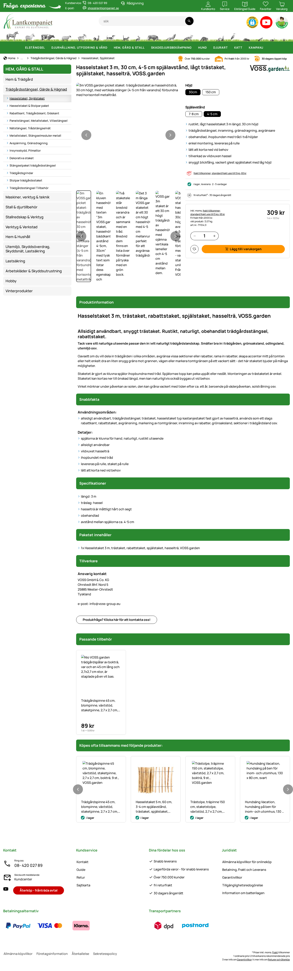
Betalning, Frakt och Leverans (244, 869)
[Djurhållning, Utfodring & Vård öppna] (109, 47)
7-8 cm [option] (194, 114)
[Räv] (187, 35)
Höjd (188, 85)
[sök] (189, 21)
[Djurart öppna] (230, 47)
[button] (252, 22)
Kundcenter (23, 879)
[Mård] (219, 35)
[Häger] (233, 35)
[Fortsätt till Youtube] (266, 23)
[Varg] (171, 35)
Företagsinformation (52, 953)
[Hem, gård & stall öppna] (147, 47)
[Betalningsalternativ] (49, 926)
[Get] (82, 35)
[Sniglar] (272, 35)
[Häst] (12, 35)
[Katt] (125, 35)
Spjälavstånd (195, 107)
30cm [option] (193, 92)
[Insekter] (284, 35)
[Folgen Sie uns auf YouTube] (5, 890)
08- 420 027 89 (28, 865)
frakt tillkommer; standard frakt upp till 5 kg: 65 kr (220, 173)
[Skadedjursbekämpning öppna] (194, 47)
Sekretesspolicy (105, 953)
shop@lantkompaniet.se (103, 8)
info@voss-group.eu (99, 604)
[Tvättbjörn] (204, 35)
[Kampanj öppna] (265, 47)
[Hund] (110, 35)
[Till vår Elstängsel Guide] (282, 23)
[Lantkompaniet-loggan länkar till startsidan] (51, 21)
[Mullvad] (247, 35)
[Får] (66, 35)
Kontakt (82, 862)
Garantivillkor (232, 877)
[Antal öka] (214, 236)
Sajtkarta (83, 885)
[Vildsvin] (153, 35)
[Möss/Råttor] (260, 35)
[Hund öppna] (209, 47)
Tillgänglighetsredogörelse (242, 885)
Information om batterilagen (243, 893)
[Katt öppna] (244, 47)
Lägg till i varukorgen (246, 249)
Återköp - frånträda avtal (38, 890)
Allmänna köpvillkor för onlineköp (247, 862)
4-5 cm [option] (212, 114)
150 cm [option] (210, 92)
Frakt (275, 952)
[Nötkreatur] (48, 35)
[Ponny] (29, 35)
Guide (81, 869)
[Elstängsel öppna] (47, 47)
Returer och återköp (279, 959)
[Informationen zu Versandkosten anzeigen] (179, 926)
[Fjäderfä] (96, 35)
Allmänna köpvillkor (18, 953)
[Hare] (138, 35)
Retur (81, 877)
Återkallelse (80, 953)
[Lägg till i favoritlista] (194, 249)
